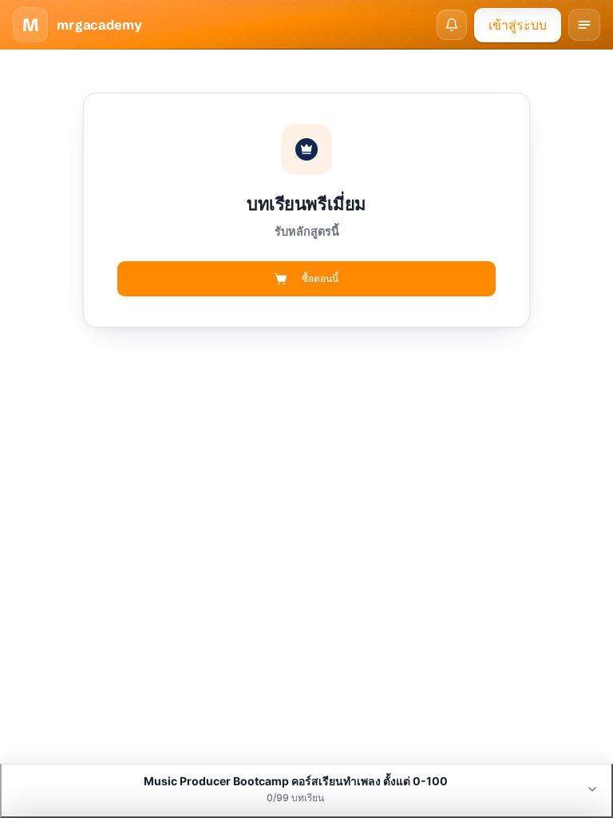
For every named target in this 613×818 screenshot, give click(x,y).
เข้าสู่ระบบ (517, 25)
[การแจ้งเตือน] (452, 25)
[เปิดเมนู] (584, 25)
